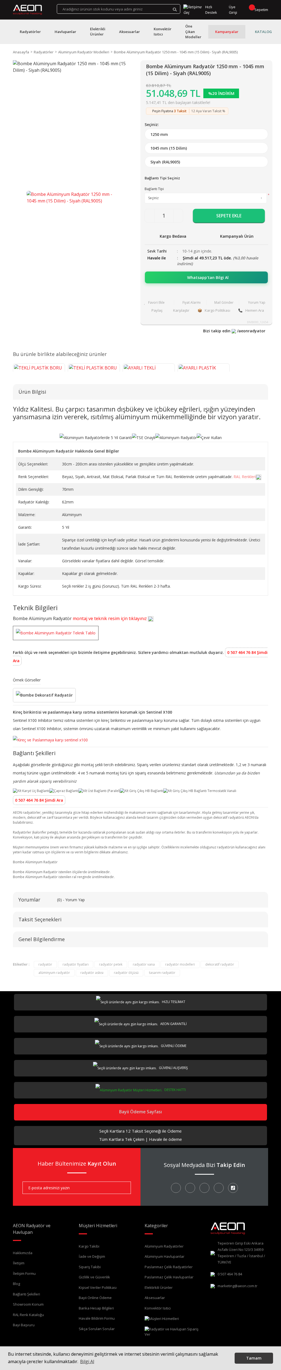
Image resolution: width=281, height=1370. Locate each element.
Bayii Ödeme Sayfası (140, 1112)
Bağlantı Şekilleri (26, 1294)
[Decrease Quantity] (149, 215)
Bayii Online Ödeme (95, 1297)
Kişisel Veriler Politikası (98, 1287)
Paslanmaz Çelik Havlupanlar (169, 1277)
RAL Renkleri (245, 476)
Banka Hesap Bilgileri (96, 1308)
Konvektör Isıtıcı (158, 1308)
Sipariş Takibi (90, 1266)
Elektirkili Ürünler (159, 1287)
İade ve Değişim (92, 1256)
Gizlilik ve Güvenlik (94, 1277)
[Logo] (27, 10)
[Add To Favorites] (157, 302)
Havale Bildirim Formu (97, 1318)
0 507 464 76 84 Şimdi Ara (39, 800)
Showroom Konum (28, 1304)
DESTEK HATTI (175, 1089)
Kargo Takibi (89, 1246)
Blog (16, 1283)
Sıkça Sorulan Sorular (97, 1328)
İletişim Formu (24, 1273)
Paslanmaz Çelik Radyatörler (169, 1266)
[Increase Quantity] (178, 215)
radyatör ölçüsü (126, 972)
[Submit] (122, 1188)
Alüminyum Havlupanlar (164, 1256)
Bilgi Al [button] (87, 1361)
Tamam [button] (254, 1358)
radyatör (45, 964)
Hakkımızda (22, 1252)
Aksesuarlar (155, 1297)
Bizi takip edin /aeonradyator (234, 330)
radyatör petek (110, 964)
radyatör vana (144, 964)
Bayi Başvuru (24, 1324)
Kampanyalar (226, 31)
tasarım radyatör (162, 972)
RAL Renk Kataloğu (28, 1314)
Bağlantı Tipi (154, 189)
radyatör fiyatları (76, 964)
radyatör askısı (91, 972)
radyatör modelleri (180, 964)
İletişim (18, 1263)
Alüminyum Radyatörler (164, 1246)
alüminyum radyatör (54, 972)
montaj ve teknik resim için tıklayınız (110, 618)
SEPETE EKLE (228, 216)
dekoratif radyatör (219, 964)
